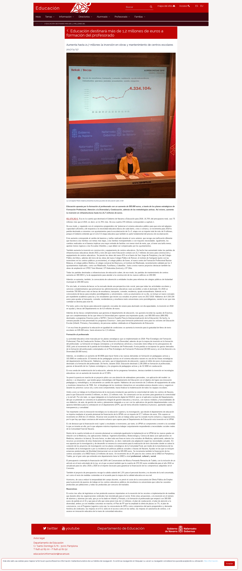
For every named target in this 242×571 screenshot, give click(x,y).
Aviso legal (39, 538)
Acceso (183, 6)
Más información (211, 561)
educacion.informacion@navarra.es (51, 554)
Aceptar (229, 563)
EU (201, 6)
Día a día (39, 24)
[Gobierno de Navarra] (180, 529)
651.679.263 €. (72, 219)
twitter (52, 528)
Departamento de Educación (121, 528)
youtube (72, 528)
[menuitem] (38, 17)
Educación (48, 8)
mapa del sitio (165, 6)
